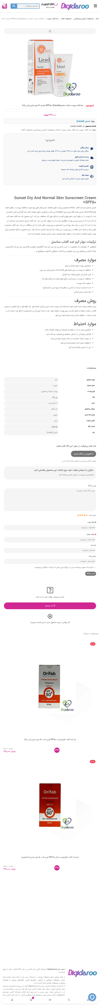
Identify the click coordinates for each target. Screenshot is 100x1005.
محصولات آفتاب (66, 19)
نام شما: (93, 545)
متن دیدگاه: (92, 485)
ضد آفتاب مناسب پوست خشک (67, 130)
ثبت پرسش (49, 605)
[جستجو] (14, 6)
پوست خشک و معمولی (49, 391)
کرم (56, 379)
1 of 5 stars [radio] (86, 515)
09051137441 (48, 5)
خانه (97, 19)
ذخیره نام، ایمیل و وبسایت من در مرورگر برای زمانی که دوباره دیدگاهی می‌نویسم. (63, 567)
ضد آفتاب (54, 409)
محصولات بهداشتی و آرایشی (49, 980)
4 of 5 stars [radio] (80, 515)
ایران (55, 420)
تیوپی (55, 415)
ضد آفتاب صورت (52, 19)
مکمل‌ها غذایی (31, 980)
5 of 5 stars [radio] (78, 515)
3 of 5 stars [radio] (82, 515)
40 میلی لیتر (53, 403)
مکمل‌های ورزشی (17, 980)
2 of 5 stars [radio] (84, 515)
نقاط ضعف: (90, 534)
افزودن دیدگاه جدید (82, 454)
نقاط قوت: (90, 522)
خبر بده (50, 31)
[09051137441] (56, 4)
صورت (55, 385)
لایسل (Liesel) (83, 121)
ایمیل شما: (92, 556)
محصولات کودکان (52, 983)
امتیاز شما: (92, 515)
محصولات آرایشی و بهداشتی (83, 19)
